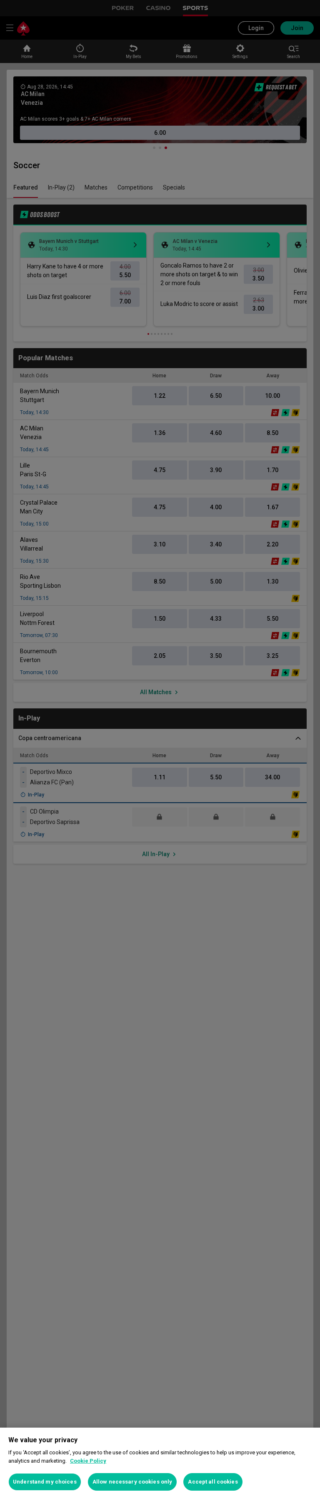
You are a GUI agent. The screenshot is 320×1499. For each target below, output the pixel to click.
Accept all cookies (213, 1482)
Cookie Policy (88, 1461)
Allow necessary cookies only (132, 1482)
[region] (160, 1463)
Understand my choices (45, 1482)
